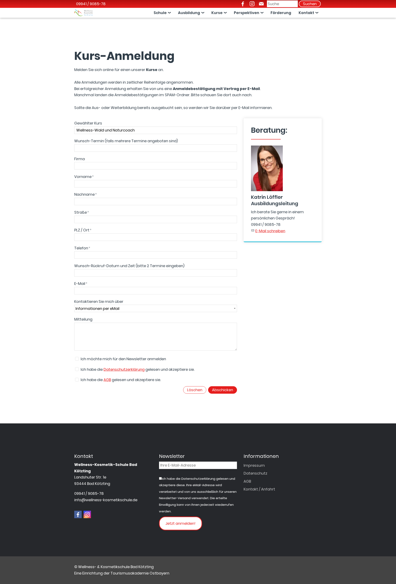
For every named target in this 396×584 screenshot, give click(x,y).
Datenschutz (255, 473)
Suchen (310, 3)
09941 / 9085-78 (91, 3)
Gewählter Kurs (88, 123)
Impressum (254, 465)
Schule (160, 12)
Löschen (194, 389)
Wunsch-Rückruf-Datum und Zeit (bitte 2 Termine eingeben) (129, 265)
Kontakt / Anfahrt (259, 489)
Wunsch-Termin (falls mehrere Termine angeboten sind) (126, 140)
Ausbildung (189, 12)
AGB (107, 379)
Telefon (82, 248)
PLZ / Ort (83, 230)
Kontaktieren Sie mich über (98, 301)
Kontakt (306, 12)
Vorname (84, 176)
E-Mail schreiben (270, 230)
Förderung (281, 12)
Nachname (85, 194)
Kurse (217, 12)
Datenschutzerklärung (124, 369)
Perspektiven (246, 12)
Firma (79, 158)
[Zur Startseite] (83, 12)
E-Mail (80, 283)
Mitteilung (83, 319)
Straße (81, 212)
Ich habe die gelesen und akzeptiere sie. (137, 369)
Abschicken (222, 389)
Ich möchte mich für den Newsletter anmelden (123, 358)
